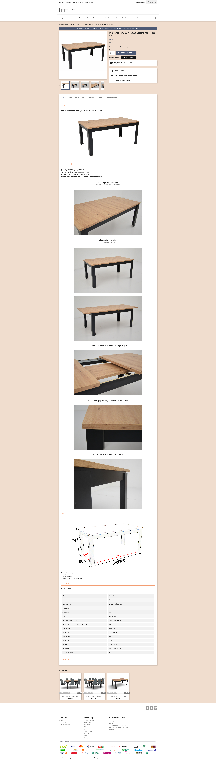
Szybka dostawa (66, 18)
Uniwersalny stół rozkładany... (70, 696)
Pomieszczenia (84, 18)
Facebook (147, 708)
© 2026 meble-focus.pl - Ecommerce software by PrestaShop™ (76, 758)
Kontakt (86, 735)
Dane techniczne (111, 98)
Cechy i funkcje (74, 98)
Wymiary (91, 98)
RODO (85, 729)
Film (83, 98)
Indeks (63, 589)
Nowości (100, 18)
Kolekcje (93, 18)
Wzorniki (100, 98)
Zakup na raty (88, 731)
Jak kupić (86, 733)
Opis (64, 98)
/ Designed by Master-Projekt (102, 758)
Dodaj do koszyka (126, 53)
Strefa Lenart (109, 18)
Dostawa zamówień (89, 720)
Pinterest (155, 708)
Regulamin (87, 724)
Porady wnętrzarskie (89, 738)
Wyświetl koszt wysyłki (120, 64)
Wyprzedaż (119, 18)
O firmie (86, 727)
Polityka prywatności (89, 722)
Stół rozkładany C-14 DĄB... (118, 696)
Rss (151, 708)
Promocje (128, 18)
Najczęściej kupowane (65, 724)
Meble (75, 18)
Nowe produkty (63, 722)
